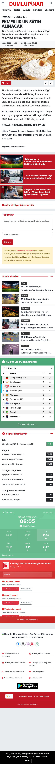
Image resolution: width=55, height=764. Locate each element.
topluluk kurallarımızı (25, 251)
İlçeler (17, 10)
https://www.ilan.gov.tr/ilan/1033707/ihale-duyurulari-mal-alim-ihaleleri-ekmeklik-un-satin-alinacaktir (27, 135)
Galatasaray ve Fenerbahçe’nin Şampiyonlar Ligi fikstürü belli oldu (36, 289)
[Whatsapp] (37, 644)
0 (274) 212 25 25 (11, 602)
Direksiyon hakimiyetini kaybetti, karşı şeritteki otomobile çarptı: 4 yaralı (35, 301)
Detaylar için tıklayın (27, 424)
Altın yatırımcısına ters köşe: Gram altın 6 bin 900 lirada (36, 313)
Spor (24, 283)
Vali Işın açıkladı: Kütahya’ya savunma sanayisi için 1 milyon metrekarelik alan (36, 351)
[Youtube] (32, 644)
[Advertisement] (27, 736)
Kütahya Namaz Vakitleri (15, 663)
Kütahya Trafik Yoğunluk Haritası (40, 664)
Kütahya (6, 10)
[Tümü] (51, 276)
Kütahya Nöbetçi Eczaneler (10, 655)
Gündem (37, 10)
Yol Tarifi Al (27, 588)
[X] (23, 644)
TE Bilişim (33, 704)
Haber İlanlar (20, 17)
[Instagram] (27, 644)
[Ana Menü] (3, 3)
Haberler (6, 17)
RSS (10, 696)
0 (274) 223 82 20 (11, 588)
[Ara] (50, 3)
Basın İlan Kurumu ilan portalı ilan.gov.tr (23, 111)
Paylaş (7, 83)
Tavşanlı (25, 333)
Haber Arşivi (37, 678)
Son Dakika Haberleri (13, 678)
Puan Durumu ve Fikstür (14, 672)
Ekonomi (49, 10)
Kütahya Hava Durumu (41, 654)
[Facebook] (18, 644)
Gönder (8, 242)
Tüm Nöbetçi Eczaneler (28, 620)
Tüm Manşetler (38, 672)
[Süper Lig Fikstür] (51, 434)
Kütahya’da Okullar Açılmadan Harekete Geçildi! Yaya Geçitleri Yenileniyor (34, 339)
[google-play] (27, 686)
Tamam (27, 761)
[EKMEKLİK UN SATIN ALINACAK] (27, 64)
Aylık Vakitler (9, 555)
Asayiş (26, 10)
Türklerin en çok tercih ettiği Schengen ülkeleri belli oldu (37, 326)
